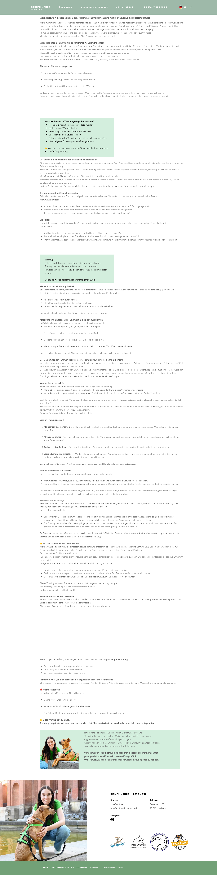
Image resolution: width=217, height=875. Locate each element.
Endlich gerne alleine (66, 699)
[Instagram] (112, 819)
